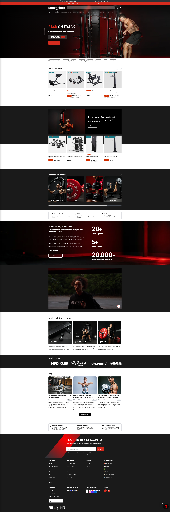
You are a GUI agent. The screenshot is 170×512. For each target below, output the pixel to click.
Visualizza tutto (85, 414)
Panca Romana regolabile (53, 92)
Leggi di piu (51, 409)
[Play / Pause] (118, 306)
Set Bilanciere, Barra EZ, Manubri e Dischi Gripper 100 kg (74, 92)
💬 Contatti (106, 466)
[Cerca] (68, 8)
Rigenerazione (52, 477)
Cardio (50, 471)
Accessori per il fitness (53, 479)
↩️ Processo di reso (108, 477)
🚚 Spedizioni (106, 471)
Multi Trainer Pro (89, 92)
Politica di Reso (70, 466)
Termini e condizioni (71, 463)
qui (101, 454)
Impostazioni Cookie (71, 474)
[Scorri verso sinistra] (117, 68)
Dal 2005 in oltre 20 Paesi (69, 1)
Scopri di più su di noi (55, 255)
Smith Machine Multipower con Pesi (74, 156)
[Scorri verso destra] (120, 68)
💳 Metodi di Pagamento (109, 474)
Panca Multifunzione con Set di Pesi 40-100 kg (56, 157)
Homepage (88, 463)
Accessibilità (70, 469)
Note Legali (69, 477)
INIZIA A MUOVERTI (54, 42)
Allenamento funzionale (53, 469)
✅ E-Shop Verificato (108, 469)
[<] (49, 1)
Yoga (50, 474)
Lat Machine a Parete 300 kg (110, 92)
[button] (120, 8)
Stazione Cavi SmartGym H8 (92, 156)
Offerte (50, 463)
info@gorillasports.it (55, 496)
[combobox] (91, 7)
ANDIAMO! (100, 449)
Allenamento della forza (53, 466)
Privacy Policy (70, 471)
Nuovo (50, 482)
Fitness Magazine (89, 469)
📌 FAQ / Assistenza (108, 463)
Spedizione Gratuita (103, 1)
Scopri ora (92, 125)
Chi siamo (88, 466)
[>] (121, 1)
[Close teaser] (162, 503)
